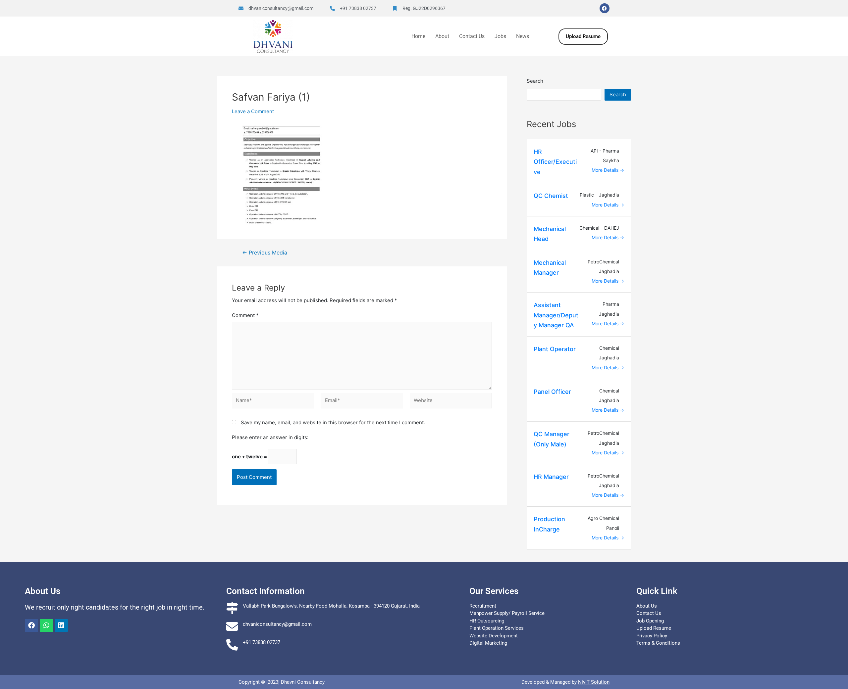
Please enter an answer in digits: (270, 437)
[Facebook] (605, 8)
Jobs (500, 36)
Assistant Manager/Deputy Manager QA (556, 315)
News (522, 36)
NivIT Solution (594, 682)
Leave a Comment (253, 111)
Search (535, 81)
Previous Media (264, 252)
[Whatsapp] (46, 625)
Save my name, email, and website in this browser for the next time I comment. (333, 422)
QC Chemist (551, 195)
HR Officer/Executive (555, 161)
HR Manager (551, 476)
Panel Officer (552, 391)
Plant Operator (555, 348)
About (442, 36)
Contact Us (472, 36)
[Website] (451, 402)
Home (418, 36)
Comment (245, 315)
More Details (606, 170)
